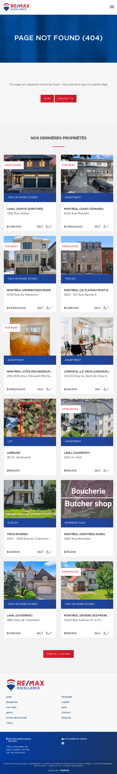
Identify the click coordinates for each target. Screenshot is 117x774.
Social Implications (16, 718)
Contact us (65, 99)
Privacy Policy (40, 766)
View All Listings (58, 654)
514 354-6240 (18, 753)
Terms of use (55, 766)
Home (47, 99)
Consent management (73, 766)
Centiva (64, 770)
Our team (11, 707)
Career (65, 702)
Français (66, 718)
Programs (67, 697)
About (9, 713)
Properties (12, 702)
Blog (64, 707)
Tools (9, 723)
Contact (66, 713)
